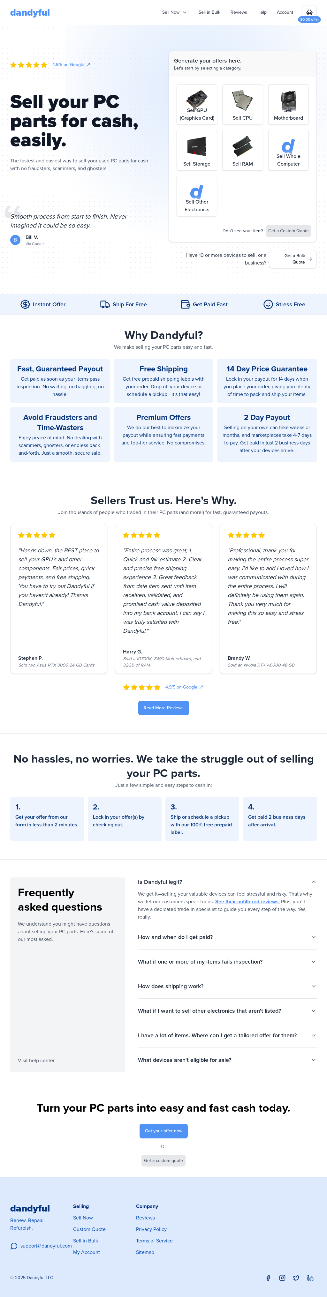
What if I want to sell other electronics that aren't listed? (209, 1011)
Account (285, 12)
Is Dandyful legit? (160, 882)
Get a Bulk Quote (295, 258)
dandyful (30, 12)
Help (262, 12)
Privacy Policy (151, 1229)
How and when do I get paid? (175, 937)
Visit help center (36, 1060)
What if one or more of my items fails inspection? (200, 962)
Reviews (239, 12)
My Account (86, 1252)
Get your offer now (163, 1131)
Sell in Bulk (209, 12)
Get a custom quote (163, 1160)
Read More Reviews (164, 707)
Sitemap (145, 1252)
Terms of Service (154, 1240)
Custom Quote (89, 1229)
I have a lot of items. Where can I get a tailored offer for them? (217, 1035)
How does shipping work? (170, 986)
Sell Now (83, 1217)
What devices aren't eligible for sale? (184, 1060)
